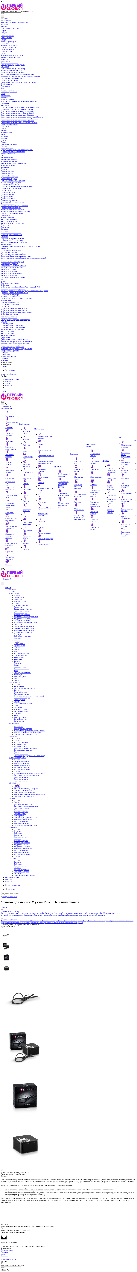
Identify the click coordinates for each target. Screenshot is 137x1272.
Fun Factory (46, 913)
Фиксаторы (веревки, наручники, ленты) (16, 921)
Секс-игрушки (19, 597)
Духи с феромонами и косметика (74, 913)
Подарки (17, 787)
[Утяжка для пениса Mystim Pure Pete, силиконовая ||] (25, 1071)
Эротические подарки (15, 915)
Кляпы (33, 921)
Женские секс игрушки (9, 913)
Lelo (101, 913)
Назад (14, 590)
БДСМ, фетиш (19, 686)
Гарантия (4, 1252)
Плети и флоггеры (64, 921)
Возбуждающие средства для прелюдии (81, 915)
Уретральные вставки (118, 921)
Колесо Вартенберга (95, 921)
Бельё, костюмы (19, 644)
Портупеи (106, 921)
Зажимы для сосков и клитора (35, 923)
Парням (16, 802)
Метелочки (69, 923)
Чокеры (85, 921)
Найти (4, 1270)
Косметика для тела (93, 913)
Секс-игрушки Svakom (58, 915)
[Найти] (2, 16)
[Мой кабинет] (2, 581)
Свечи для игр (78, 923)
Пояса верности (77, 921)
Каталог (12, 591)
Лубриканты (18, 727)
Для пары (17, 862)
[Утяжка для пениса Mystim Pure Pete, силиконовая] (25, 1022)
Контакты (4, 1256)
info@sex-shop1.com (9, 374)
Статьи (3, 1254)
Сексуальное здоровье (22, 761)
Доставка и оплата (7, 1250)
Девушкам (17, 831)
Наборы (39, 921)
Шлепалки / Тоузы (12, 923)
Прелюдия (17, 740)
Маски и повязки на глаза (55, 923)
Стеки (21, 923)
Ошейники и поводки (50, 921)
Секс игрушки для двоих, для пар (30, 913)
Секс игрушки (28, 915)
